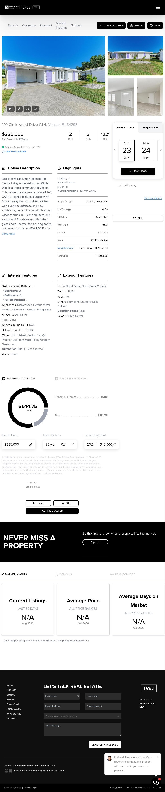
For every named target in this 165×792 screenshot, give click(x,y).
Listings (11, 690)
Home (10, 685)
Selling (11, 699)
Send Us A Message (105, 745)
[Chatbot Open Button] (156, 783)
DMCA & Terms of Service (137, 788)
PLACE (51, 765)
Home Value (14, 709)
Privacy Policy (115, 788)
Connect (12, 718)
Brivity (18, 788)
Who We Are (14, 713)
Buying (11, 695)
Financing (13, 704)
